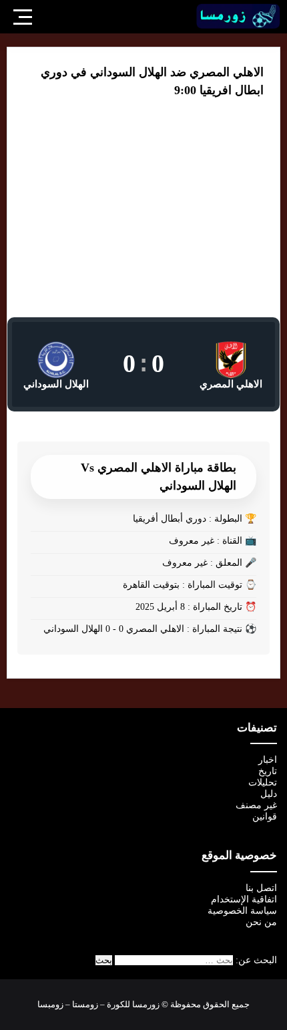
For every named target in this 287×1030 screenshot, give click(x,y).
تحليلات (262, 783)
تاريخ (267, 771)
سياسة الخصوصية (242, 911)
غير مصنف (256, 805)
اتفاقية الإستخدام (244, 899)
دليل (268, 794)
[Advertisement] (143, 217)
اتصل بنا (261, 888)
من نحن (261, 922)
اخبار (267, 760)
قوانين (264, 817)
